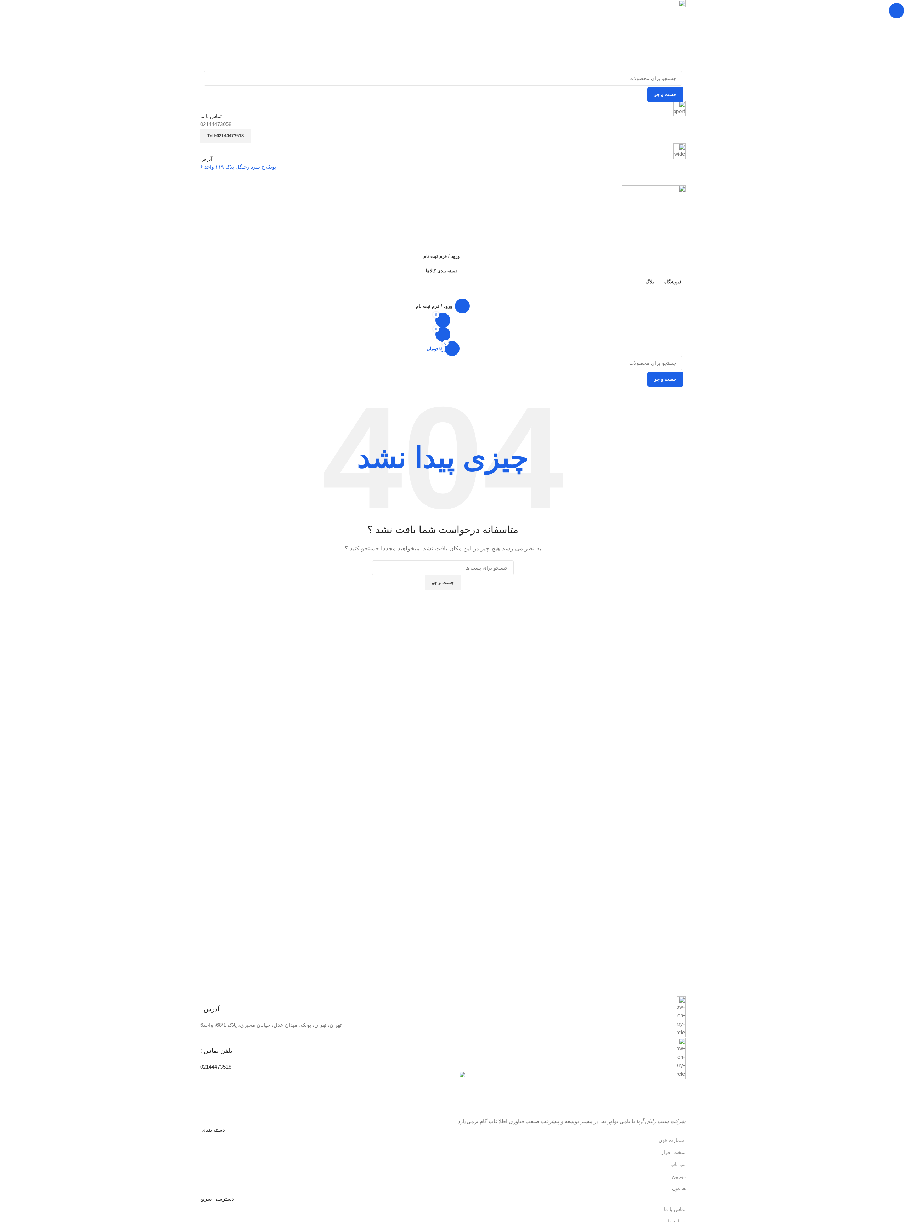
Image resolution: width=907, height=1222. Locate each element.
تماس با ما (675, 1209)
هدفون (679, 1188)
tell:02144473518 (225, 135)
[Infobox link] (443, 1017)
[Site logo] (650, 35)
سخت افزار (673, 1152)
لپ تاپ (678, 1164)
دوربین (679, 1176)
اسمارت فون (672, 1140)
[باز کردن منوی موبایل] (443, 178)
